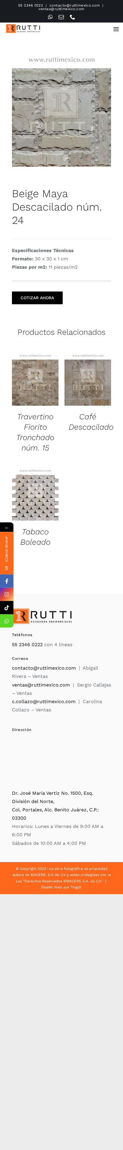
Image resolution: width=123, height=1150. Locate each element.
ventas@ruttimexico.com (61, 9)
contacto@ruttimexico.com (75, 5)
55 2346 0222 (30, 5)
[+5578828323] (6, 621)
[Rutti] (23, 26)
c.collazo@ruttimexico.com (44, 701)
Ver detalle (35, 380)
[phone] (72, 17)
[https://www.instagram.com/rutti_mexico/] (6, 594)
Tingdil (76, 887)
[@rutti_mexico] (6, 607)
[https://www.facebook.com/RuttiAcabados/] (6, 581)
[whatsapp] (50, 17)
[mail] (61, 17)
